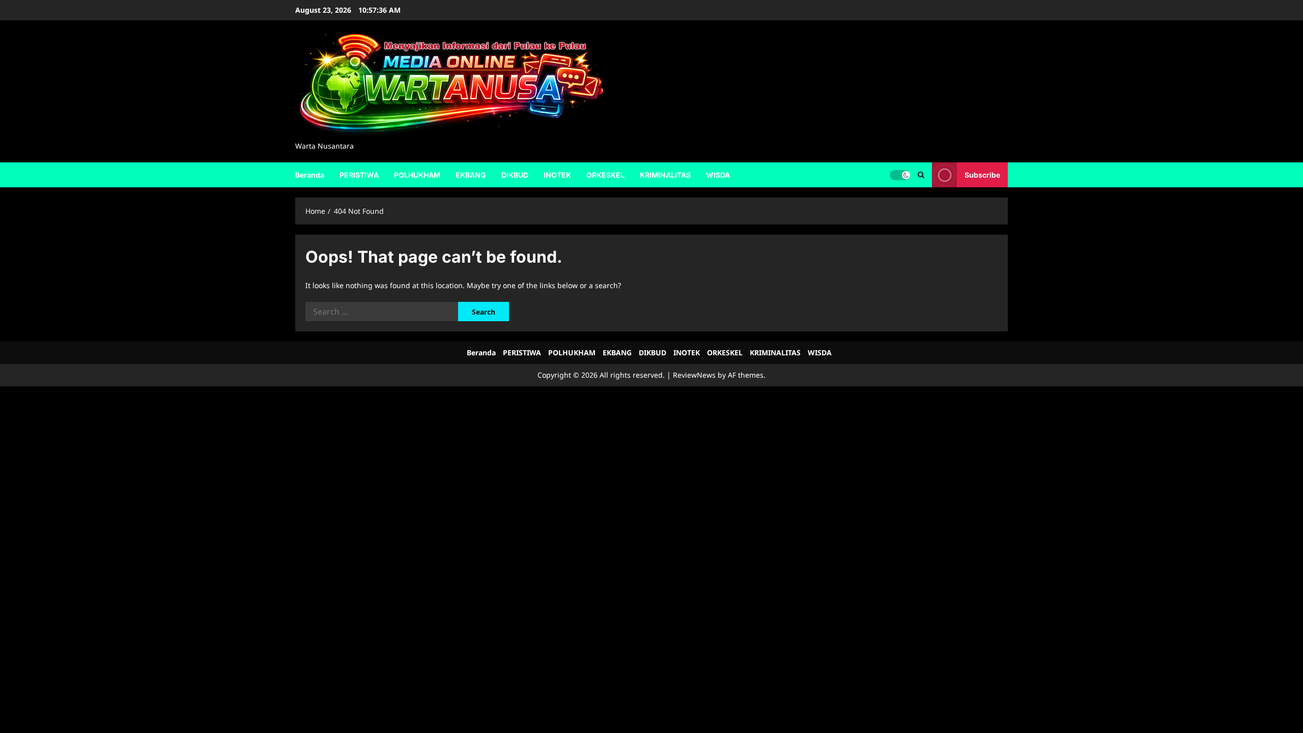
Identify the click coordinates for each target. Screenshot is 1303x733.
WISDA (718, 175)
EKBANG (471, 175)
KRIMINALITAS (665, 175)
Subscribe (982, 174)
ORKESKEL (605, 175)
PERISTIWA (359, 175)
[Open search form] (921, 175)
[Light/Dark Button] (900, 175)
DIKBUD (514, 175)
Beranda (309, 175)
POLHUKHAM (417, 175)
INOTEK (557, 175)
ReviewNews (694, 375)
